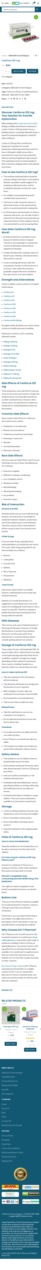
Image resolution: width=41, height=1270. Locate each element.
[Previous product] (34, 56)
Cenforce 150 (9, 312)
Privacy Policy (7, 1135)
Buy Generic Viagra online (12, 966)
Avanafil (5, 1089)
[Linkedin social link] (19, 98)
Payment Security (9, 1157)
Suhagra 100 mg (10, 346)
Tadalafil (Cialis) (8, 1077)
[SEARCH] (37, 9)
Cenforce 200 (9, 316)
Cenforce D (8, 292)
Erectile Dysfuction (30, 92)
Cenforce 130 (9, 308)
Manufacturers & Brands (12, 1125)
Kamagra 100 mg (10, 362)
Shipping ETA (7, 1161)
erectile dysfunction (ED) (27, 123)
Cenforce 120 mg (13, 92)
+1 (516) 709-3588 (31, 1214)
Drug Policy (6, 1144)
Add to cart (19, 71)
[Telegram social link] (25, 98)
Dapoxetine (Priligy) (10, 1085)
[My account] (38, 3)
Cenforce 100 (9, 304)
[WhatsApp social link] (22, 98)
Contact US (6, 1121)
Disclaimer (6, 1140)
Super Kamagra (10, 358)
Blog (3, 1112)
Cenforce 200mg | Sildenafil (30, 1027)
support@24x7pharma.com (21, 1216)
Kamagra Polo (9, 350)
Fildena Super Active (12, 370)
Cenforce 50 (8, 300)
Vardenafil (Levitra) (9, 1081)
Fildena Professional (12, 378)
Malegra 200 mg (10, 341)
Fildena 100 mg (9, 366)
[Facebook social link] (9, 98)
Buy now (32, 71)
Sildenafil (5, 95)
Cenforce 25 (8, 296)
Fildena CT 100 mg (11, 374)
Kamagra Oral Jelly (11, 354)
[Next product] (38, 56)
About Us (5, 1108)
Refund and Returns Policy (12, 1152)
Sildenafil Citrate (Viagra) (19, 56)
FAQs (4, 1117)
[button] (11, 1044)
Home (4, 56)
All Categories (7, 1094)
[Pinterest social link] (17, 98)
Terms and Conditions (11, 1148)
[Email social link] (14, 98)
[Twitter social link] (11, 98)
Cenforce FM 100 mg (12, 320)
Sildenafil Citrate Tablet (20, 95)
